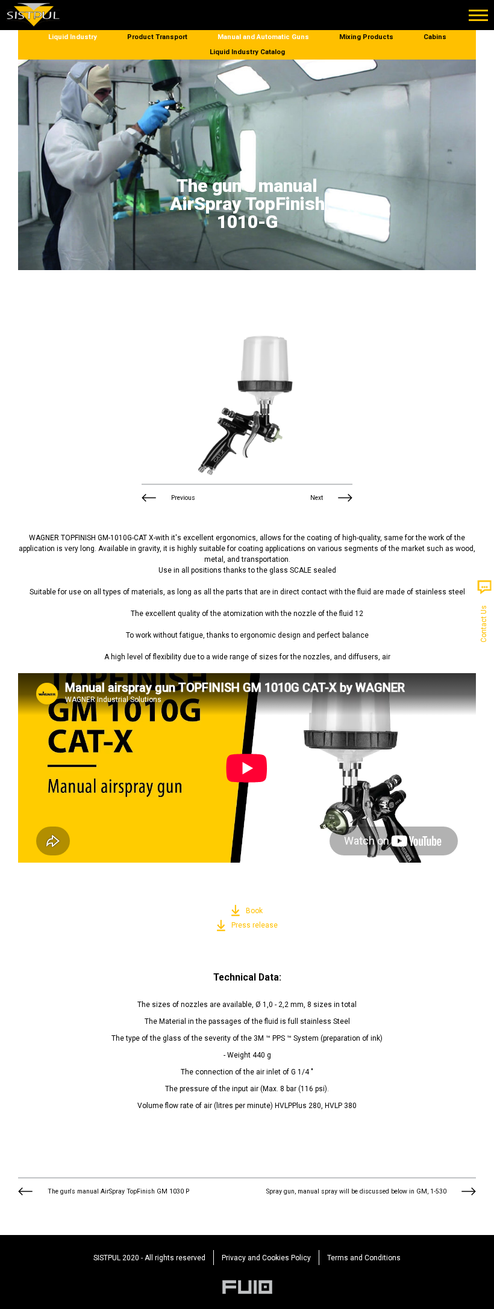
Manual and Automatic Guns (263, 37)
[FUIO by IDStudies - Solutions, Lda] (247, 1287)
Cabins (435, 37)
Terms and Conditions (364, 1258)
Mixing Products (366, 37)
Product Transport (157, 37)
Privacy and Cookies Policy (266, 1258)
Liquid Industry (72, 37)
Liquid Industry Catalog (247, 52)
